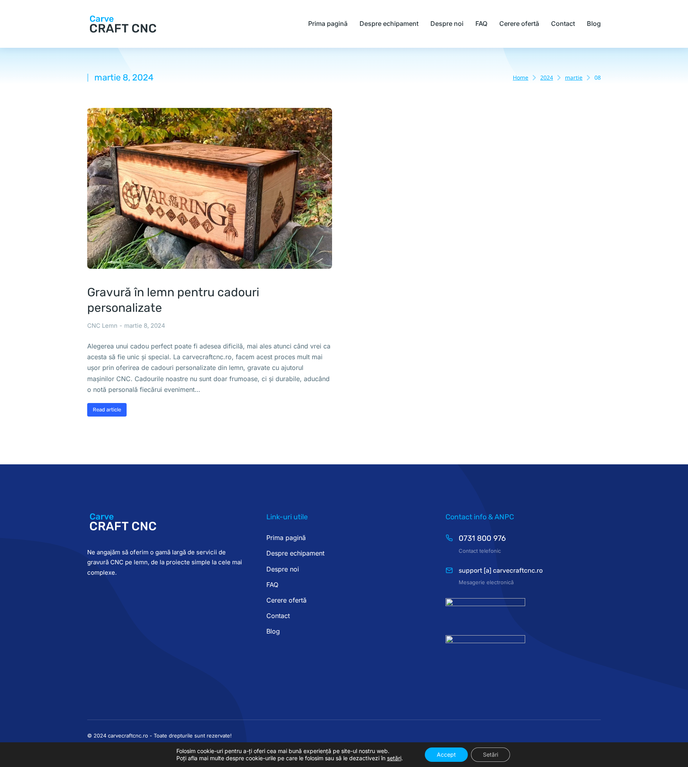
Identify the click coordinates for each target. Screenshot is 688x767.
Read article (107, 410)
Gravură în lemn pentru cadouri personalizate (173, 300)
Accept (446, 754)
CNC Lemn (102, 325)
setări (394, 758)
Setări (490, 754)
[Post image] (209, 188)
